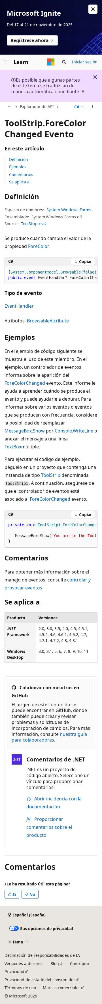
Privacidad (14, 971)
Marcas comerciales (61, 987)
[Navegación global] (5, 62)
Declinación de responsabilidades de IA (42, 955)
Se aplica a (19, 182)
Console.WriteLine (74, 431)
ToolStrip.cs (32, 223)
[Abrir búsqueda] (64, 62)
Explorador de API (37, 106)
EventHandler (19, 306)
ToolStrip (50, 475)
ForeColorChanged (25, 383)
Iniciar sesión (84, 62)
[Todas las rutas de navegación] (9, 106)
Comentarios (21, 174)
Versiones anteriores (24, 963)
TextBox (13, 447)
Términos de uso (20, 987)
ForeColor (38, 246)
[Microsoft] (51, 62)
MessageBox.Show (25, 431)
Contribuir (80, 963)
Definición (18, 159)
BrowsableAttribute (48, 321)
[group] (51, 275)
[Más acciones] (92, 106)
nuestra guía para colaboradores (49, 737)
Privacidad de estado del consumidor (40, 979)
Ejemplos (17, 166)
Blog (54, 963)
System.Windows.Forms (68, 209)
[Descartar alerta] (92, 9)
